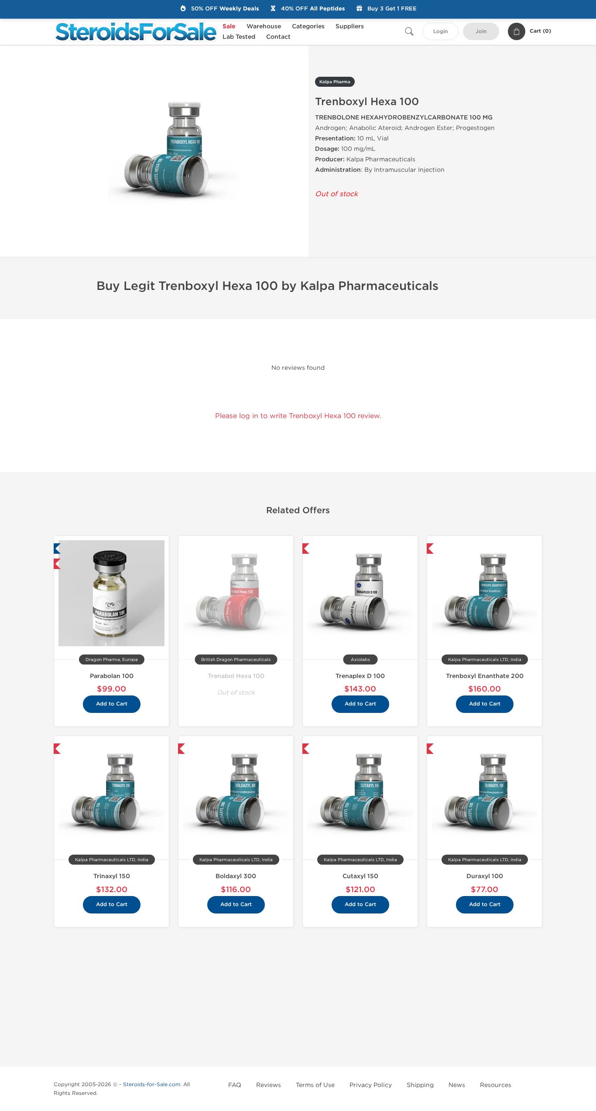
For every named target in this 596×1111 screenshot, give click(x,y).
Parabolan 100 (112, 676)
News (457, 1085)
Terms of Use (315, 1085)
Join (481, 31)
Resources (495, 1085)
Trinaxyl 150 (111, 876)
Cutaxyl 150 (360, 876)
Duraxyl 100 (484, 876)
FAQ (234, 1085)
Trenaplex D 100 (360, 676)
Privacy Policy (370, 1085)
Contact (278, 37)
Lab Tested (239, 37)
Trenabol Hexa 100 (236, 676)
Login (440, 31)
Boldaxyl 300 (236, 876)
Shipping (420, 1085)
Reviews (268, 1085)
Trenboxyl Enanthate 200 (485, 676)
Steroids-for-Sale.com (151, 1084)
